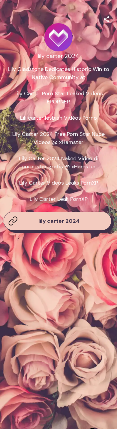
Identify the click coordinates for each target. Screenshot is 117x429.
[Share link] (106, 18)
